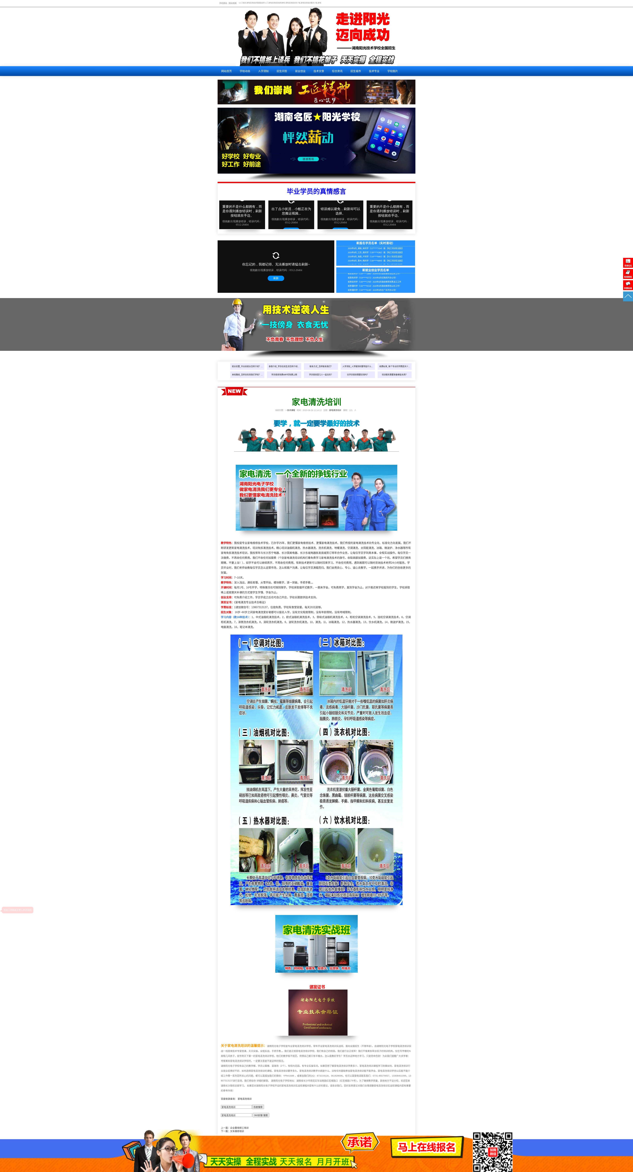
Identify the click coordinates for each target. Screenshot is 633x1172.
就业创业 (300, 71)
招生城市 (355, 71)
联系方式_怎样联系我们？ (321, 366)
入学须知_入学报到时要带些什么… (357, 366)
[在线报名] (628, 278)
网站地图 (233, 3)
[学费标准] (628, 289)
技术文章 (319, 71)
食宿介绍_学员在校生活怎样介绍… (284, 366)
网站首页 (226, 71)
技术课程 (291, 410)
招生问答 (282, 71)
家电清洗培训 (335, 410)
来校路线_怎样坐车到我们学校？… (247, 375)
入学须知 (263, 71)
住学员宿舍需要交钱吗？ (358, 375)
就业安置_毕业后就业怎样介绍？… (247, 366)
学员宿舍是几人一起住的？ (321, 375)
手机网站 (223, 3)
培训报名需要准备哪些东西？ (394, 375)
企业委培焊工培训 (239, 1127)
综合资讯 (337, 71)
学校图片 (392, 71)
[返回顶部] (628, 300)
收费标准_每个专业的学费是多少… (394, 366)
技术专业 (374, 71)
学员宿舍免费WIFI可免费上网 (284, 375)
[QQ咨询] (628, 267)
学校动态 (245, 71)
